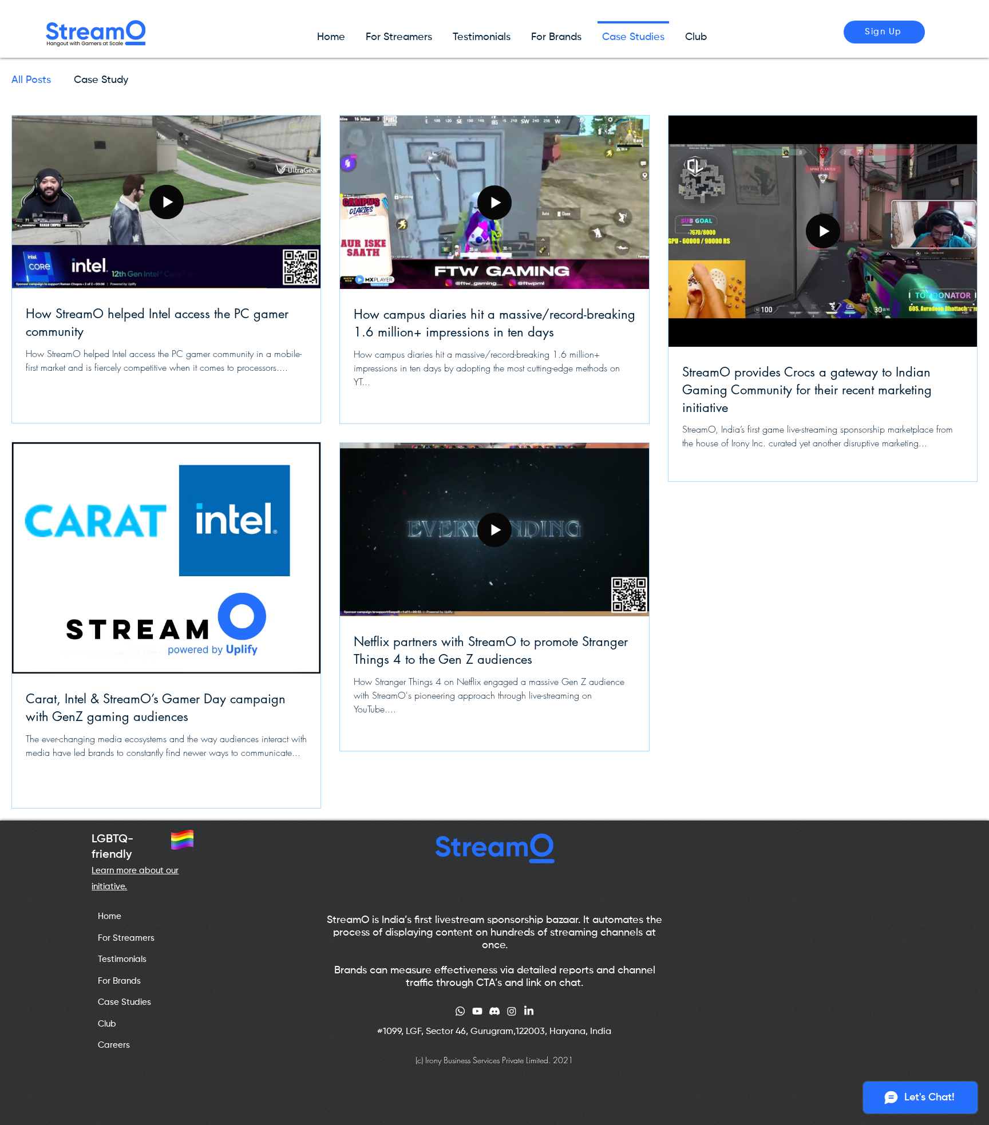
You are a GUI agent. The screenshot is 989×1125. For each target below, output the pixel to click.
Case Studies (124, 1002)
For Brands (119, 981)
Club (107, 1024)
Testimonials (122, 959)
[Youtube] (477, 1011)
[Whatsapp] (460, 1011)
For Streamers (126, 938)
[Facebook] (529, 1011)
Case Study (101, 80)
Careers (114, 1045)
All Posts (31, 80)
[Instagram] (511, 1011)
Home (109, 916)
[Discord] (494, 1011)
